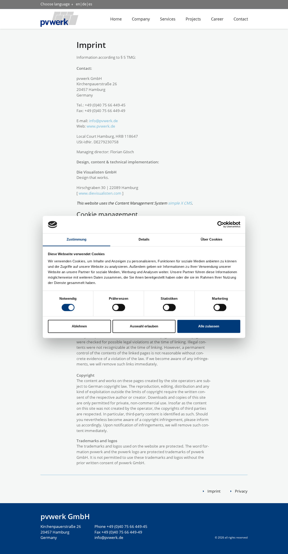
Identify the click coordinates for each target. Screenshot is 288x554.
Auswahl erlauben (144, 326)
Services (168, 19)
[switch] (116, 307)
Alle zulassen (208, 326)
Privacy (241, 491)
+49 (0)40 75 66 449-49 (121, 532)
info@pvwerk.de (103, 120)
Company (141, 19)
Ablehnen (79, 326)
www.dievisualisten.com (100, 193)
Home (116, 19)
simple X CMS (180, 203)
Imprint (213, 491)
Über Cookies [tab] (211, 239)
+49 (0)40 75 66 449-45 (127, 526)
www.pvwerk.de (101, 126)
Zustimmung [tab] (77, 239)
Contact (241, 19)
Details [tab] (144, 239)
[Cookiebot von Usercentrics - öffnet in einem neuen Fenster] (220, 224)
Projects (193, 19)
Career (217, 19)
